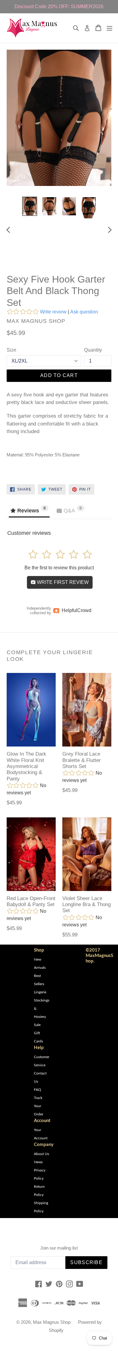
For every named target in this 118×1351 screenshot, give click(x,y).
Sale (37, 1025)
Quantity (93, 350)
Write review (53, 311)
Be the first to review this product (59, 567)
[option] (29, 206)
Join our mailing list (59, 1247)
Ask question (84, 311)
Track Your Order (38, 1106)
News (38, 1162)
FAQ (37, 1089)
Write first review (62, 582)
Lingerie (40, 992)
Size (11, 350)
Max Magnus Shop (51, 1322)
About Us (41, 1154)
